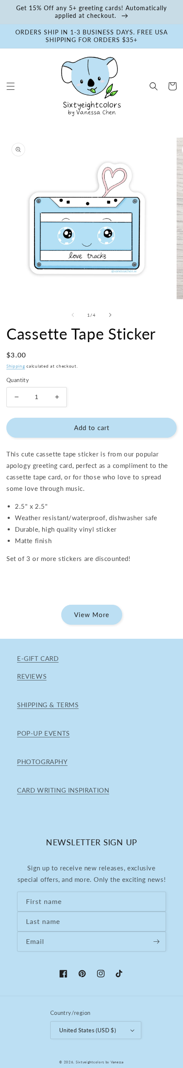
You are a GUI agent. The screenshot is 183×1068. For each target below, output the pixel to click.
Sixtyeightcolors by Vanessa (100, 1062)
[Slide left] (72, 315)
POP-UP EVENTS (43, 733)
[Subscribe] (156, 942)
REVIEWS (31, 676)
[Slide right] (110, 315)
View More (91, 614)
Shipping (15, 365)
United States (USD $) (87, 1030)
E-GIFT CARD (38, 658)
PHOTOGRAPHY (42, 761)
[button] (10, 86)
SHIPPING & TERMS (48, 704)
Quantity (17, 380)
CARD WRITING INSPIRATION (63, 790)
